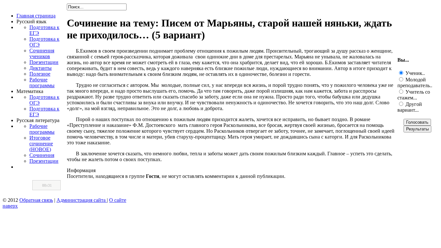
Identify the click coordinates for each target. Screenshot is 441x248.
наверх (10, 206)
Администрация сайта (81, 200)
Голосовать (417, 122)
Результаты (417, 129)
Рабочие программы (42, 82)
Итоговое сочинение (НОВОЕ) (41, 143)
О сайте (117, 200)
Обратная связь (36, 200)
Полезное (39, 74)
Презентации (43, 62)
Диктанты (40, 68)
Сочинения (41, 155)
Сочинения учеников (41, 53)
